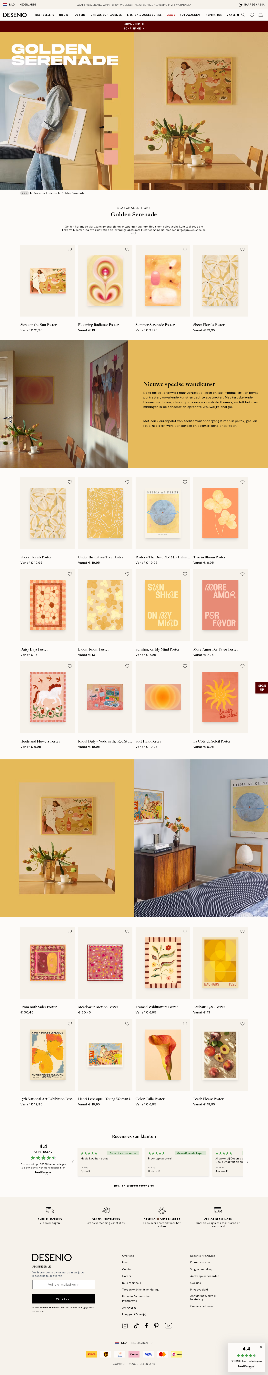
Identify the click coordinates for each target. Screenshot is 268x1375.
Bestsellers (44, 15)
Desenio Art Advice (202, 1256)
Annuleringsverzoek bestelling (203, 1297)
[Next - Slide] (247, 1162)
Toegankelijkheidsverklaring (140, 1289)
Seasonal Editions (45, 193)
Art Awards (129, 1307)
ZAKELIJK (233, 15)
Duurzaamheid (131, 1283)
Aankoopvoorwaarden (204, 1276)
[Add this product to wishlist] (70, 249)
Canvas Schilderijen (106, 15)
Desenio (145, 1364)
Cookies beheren (201, 1306)
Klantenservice (200, 1262)
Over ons (128, 1256)
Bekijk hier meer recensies (134, 1185)
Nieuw (63, 15)
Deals (171, 15)
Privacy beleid (47, 1307)
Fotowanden (190, 15)
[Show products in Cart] (260, 15)
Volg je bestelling (201, 1269)
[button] (246, 1357)
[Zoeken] (243, 14)
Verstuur (63, 1299)
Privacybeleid (199, 1289)
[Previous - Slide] (73, 1162)
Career (126, 1276)
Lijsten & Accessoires (144, 15)
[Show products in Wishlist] (252, 15)
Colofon (127, 1269)
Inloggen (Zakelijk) (134, 1314)
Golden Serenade (73, 193)
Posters (79, 15)
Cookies (195, 1283)
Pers (125, 1262)
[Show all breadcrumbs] (24, 193)
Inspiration (213, 15)
